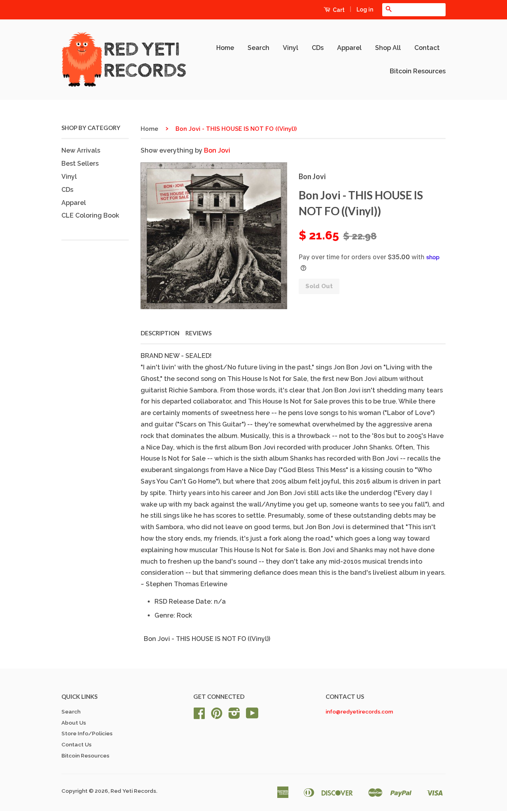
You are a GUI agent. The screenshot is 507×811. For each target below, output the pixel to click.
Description (160, 333)
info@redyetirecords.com (359, 711)
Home (225, 48)
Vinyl (290, 48)
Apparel (349, 48)
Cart (338, 10)
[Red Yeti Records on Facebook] (199, 716)
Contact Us (76, 744)
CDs (318, 48)
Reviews (198, 333)
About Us (73, 722)
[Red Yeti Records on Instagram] (234, 716)
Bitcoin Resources (418, 71)
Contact (427, 48)
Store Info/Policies (86, 733)
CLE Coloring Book (90, 215)
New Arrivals (80, 150)
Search (258, 48)
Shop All (388, 48)
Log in (364, 9)
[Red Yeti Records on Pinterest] (217, 716)
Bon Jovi (217, 150)
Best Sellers (80, 163)
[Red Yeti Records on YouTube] (252, 716)
